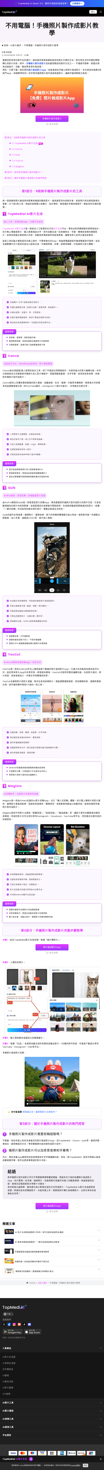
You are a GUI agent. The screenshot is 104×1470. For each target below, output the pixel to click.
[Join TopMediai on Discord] (29, 1324)
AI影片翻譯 (8, 1387)
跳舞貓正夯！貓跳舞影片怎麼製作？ (40, 1111)
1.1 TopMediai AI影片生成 (25, 143)
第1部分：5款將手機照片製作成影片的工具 (24, 137)
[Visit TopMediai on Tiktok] (24, 1324)
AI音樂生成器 (9, 1363)
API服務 (6, 1394)
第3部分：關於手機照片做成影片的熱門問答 (25, 178)
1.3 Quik (16, 154)
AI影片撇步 (16, 45)
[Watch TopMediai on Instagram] (14, 1324)
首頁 (7, 45)
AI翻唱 (6, 1375)
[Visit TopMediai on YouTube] (19, 1324)
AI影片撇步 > (44, 1283)
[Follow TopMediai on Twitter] (4, 1324)
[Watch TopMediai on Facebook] (9, 1324)
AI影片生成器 (9, 1357)
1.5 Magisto (18, 166)
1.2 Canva (17, 149)
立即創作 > (77, 3)
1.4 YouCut (17, 160)
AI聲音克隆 (8, 1381)
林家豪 (9, 52)
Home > (34, 1283)
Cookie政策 (75, 1465)
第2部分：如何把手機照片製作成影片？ (23, 172)
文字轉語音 (8, 1369)
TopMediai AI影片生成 (14, 228)
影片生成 (57, 228)
